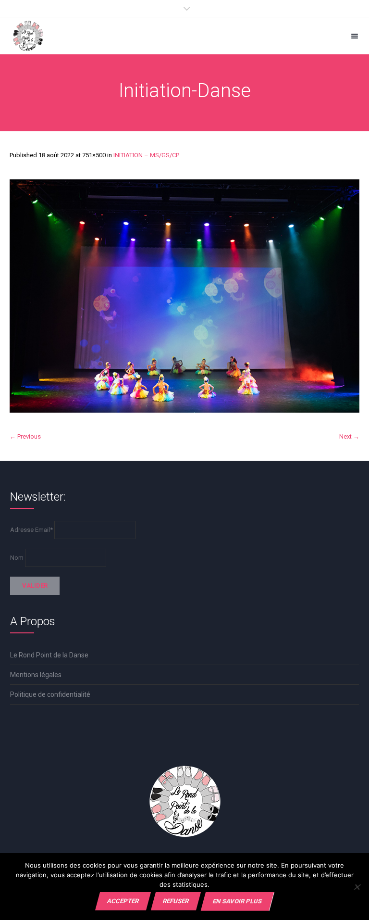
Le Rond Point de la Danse (49, 655)
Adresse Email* (31, 529)
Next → (349, 436)
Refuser (176, 901)
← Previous (25, 436)
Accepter (123, 901)
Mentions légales (36, 675)
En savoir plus (237, 901)
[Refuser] (357, 887)
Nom (17, 557)
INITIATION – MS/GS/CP (145, 155)
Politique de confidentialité (50, 694)
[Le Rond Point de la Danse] (28, 35)
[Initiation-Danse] (184, 296)
